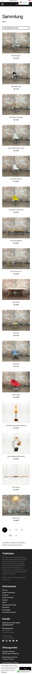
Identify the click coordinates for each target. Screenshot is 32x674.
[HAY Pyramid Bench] (16, 227)
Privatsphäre (4, 672)
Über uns (5, 590)
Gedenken (5, 595)
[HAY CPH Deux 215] (16, 258)
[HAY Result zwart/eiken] (16, 104)
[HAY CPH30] (16, 289)
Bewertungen (6, 610)
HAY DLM (16, 333)
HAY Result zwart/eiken (16, 117)
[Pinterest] (10, 641)
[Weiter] (16, 535)
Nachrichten (5, 607)
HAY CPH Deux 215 (15, 271)
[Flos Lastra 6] (16, 474)
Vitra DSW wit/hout (16, 179)
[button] (2, 4)
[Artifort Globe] (16, 381)
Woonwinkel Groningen (9, 612)
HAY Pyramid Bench (16, 240)
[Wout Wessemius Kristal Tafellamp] (16, 412)
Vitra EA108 (16, 364)
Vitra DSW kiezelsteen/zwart (16, 148)
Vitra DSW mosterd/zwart (16, 210)
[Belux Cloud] (16, 505)
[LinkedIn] (13, 641)
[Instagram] (6, 641)
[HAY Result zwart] (16, 73)
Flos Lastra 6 (16, 487)
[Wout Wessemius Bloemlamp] (16, 443)
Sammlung (5, 579)
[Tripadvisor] (17, 641)
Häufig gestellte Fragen (9, 605)
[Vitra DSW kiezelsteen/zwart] (16, 135)
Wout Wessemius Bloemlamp (16, 456)
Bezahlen (5, 600)
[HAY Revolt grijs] (16, 42)
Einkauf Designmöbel (8, 592)
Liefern (4, 602)
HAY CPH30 (16, 302)
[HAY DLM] (16, 320)
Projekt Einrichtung (7, 597)
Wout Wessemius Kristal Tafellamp (16, 425)
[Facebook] (3, 641)
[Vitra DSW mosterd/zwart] (16, 197)
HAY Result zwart (16, 86)
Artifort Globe (16, 395)
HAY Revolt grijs (15, 56)
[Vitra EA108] (16, 351)
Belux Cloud (16, 518)
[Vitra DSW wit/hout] (16, 166)
